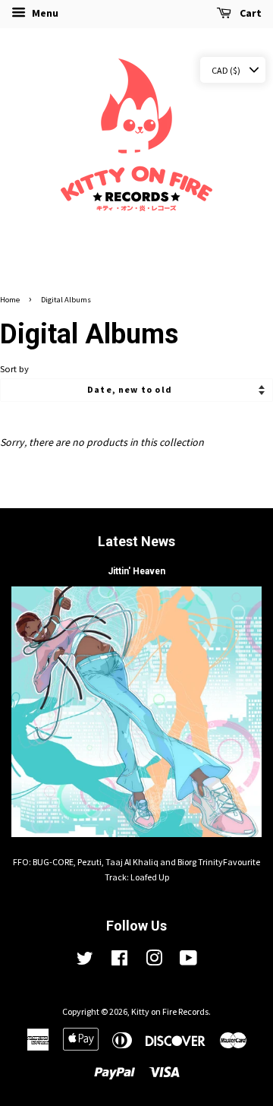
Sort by (14, 368)
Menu (44, 13)
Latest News (136, 541)
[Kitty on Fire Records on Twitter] (85, 961)
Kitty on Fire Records (170, 1011)
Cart (249, 13)
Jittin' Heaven (136, 571)
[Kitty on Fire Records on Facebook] (119, 961)
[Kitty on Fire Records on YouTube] (188, 961)
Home (10, 300)
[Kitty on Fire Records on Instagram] (154, 961)
